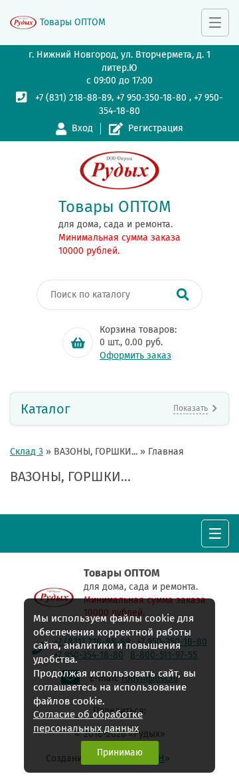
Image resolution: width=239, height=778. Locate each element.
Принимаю (120, 752)
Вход (82, 128)
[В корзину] (77, 342)
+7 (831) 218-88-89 (73, 97)
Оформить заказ (135, 355)
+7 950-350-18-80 (151, 97)
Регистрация (155, 128)
